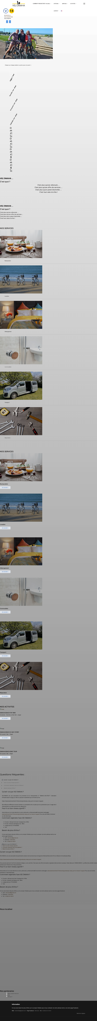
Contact (56, 10)
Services (64, 3)
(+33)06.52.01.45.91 (46, 1010)
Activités (72, 3)
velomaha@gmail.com (20, 1010)
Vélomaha (37, 1010)
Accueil (48, 3)
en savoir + (5, 487)
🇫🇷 (61, 10)
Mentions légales (81, 1013)
